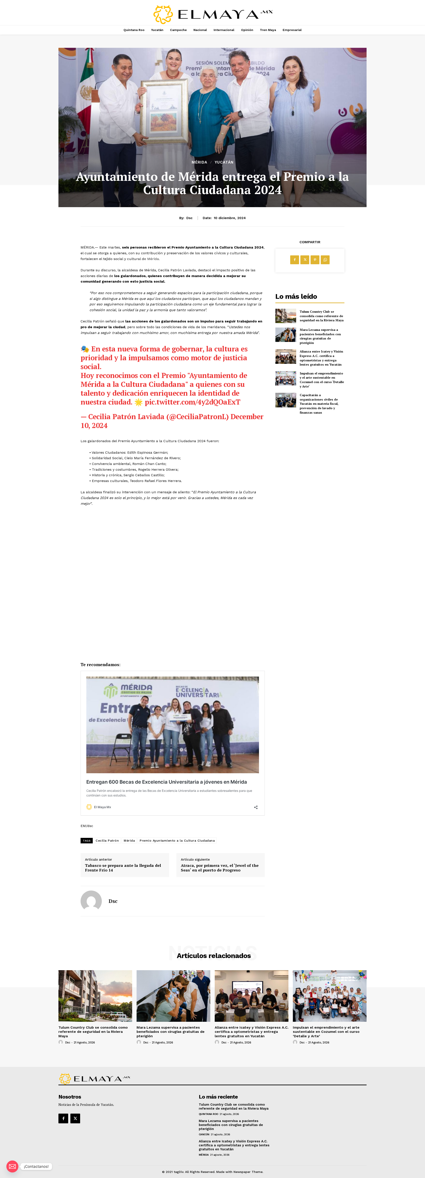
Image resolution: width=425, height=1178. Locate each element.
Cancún (204, 1134)
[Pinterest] (315, 259)
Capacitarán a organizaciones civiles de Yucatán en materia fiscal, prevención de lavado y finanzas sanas (319, 403)
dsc (189, 218)
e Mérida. (152, 259)
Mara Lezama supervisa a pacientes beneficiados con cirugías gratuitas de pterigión (320, 336)
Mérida (199, 162)
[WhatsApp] (325, 259)
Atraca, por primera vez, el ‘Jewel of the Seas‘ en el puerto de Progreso (220, 868)
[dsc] (91, 901)
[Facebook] (294, 259)
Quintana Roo (208, 1114)
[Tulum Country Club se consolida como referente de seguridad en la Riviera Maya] (285, 316)
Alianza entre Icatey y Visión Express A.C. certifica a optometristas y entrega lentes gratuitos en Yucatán (321, 357)
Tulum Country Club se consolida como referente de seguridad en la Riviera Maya (322, 315)
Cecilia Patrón (107, 840)
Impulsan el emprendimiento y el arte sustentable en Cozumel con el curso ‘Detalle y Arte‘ (322, 379)
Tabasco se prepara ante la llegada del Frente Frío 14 (123, 868)
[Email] (12, 1166)
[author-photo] (61, 1042)
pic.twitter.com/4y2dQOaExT (192, 402)
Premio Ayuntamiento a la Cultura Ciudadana (177, 840)
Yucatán (224, 162)
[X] (304, 259)
